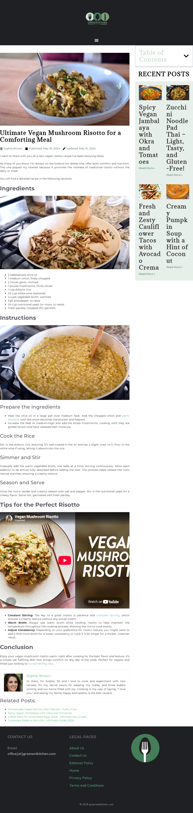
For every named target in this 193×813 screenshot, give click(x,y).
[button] (96, 40)
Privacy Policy (80, 778)
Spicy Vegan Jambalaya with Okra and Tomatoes (149, 134)
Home (74, 770)
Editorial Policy (81, 763)
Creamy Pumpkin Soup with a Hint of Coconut (177, 233)
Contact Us (78, 755)
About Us (76, 748)
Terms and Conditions (86, 785)
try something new (40, 663)
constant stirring (107, 615)
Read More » (147, 168)
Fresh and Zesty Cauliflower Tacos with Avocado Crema (150, 236)
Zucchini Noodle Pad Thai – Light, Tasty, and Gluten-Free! (177, 137)
